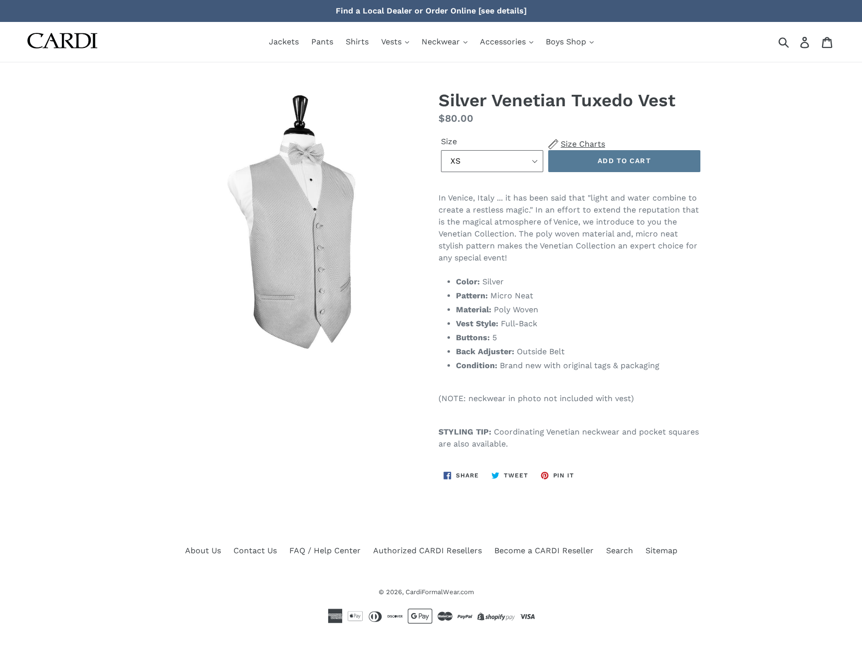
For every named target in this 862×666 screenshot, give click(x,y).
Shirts (357, 41)
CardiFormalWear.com (440, 592)
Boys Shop (567, 41)
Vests (392, 41)
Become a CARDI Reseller (544, 550)
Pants (322, 41)
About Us (203, 550)
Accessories (504, 41)
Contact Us (255, 550)
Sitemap (661, 550)
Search (619, 550)
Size (449, 141)
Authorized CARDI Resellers (427, 550)
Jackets (284, 41)
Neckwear (442, 41)
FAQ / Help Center (325, 550)
